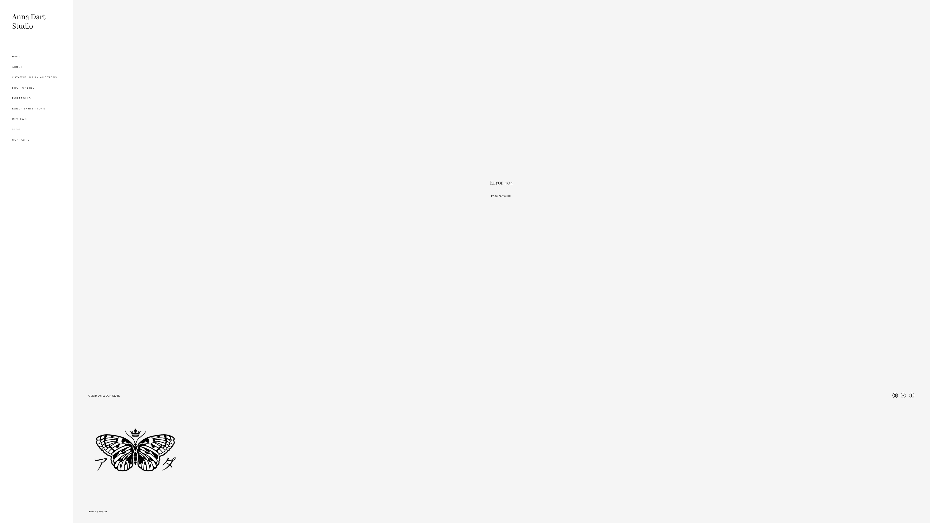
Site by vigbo (97, 511)
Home (16, 56)
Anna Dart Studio (28, 21)
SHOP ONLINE (23, 88)
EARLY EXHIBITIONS (29, 109)
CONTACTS (21, 140)
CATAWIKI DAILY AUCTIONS (34, 77)
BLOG (16, 129)
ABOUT (17, 67)
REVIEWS (19, 119)
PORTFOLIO (21, 98)
